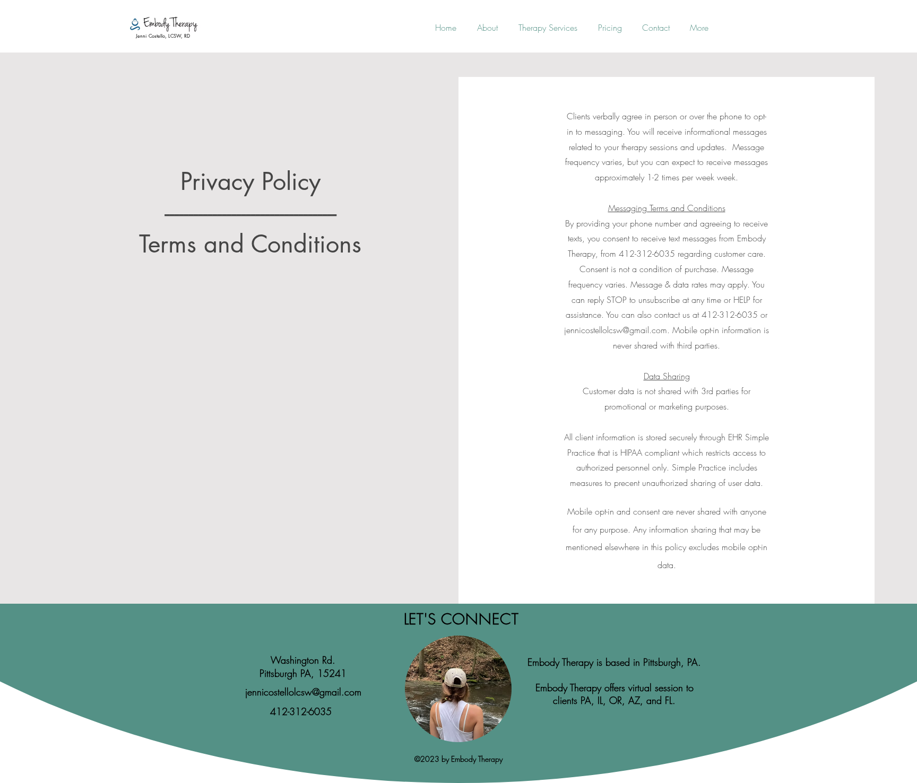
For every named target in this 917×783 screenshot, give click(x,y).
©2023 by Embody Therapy (458, 759)
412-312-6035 (301, 711)
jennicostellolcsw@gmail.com (615, 330)
